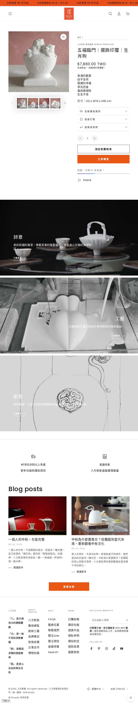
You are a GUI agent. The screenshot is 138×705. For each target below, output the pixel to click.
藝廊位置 (53, 625)
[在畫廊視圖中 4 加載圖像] (55, 103)
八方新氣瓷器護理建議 (105, 471)
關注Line (53, 636)
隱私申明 (73, 636)
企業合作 (33, 647)
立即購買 (103, 159)
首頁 (79, 37)
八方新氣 (33, 620)
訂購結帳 (73, 619)
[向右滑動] (65, 103)
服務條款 (73, 652)
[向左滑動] (12, 103)
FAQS (52, 619)
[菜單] (10, 13)
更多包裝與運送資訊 (33, 471)
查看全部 (69, 586)
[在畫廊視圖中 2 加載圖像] (33, 103)
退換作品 (73, 630)
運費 (101, 67)
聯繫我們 (53, 630)
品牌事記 (33, 636)
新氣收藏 (33, 642)
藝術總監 (33, 626)
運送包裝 (73, 625)
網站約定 (73, 641)
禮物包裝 (33, 653)
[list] (69, 463)
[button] (110, 13)
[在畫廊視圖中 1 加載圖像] (22, 103)
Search (53, 652)
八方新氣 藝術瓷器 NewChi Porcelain (95, 44)
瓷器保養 (53, 647)
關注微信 (53, 641)
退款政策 (73, 647)
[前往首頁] (69, 14)
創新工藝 (33, 631)
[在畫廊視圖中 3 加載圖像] (44, 103)
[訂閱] (128, 620)
